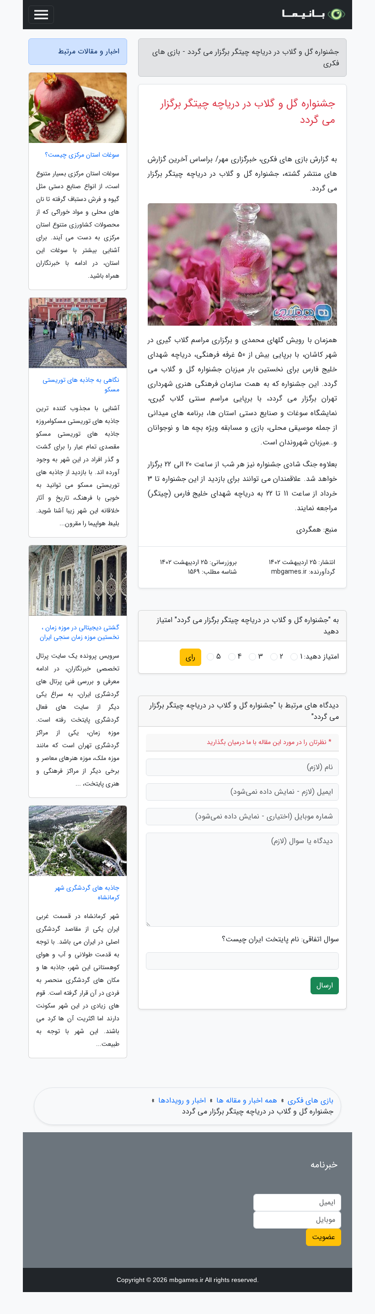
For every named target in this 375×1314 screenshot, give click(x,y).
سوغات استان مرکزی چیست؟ (82, 155)
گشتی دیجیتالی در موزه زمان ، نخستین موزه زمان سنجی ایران (79, 632)
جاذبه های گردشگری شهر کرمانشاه (87, 892)
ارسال (324, 985)
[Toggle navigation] (41, 14)
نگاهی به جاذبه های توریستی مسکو (81, 385)
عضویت (323, 1237)
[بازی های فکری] (313, 15)
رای (190, 657)
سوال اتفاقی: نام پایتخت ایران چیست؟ (280, 939)
